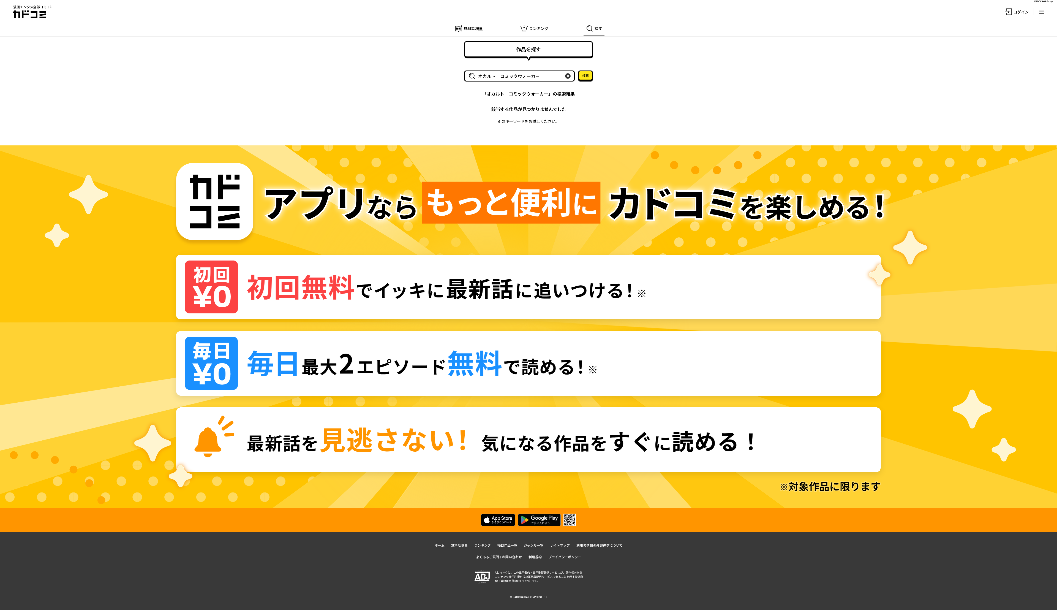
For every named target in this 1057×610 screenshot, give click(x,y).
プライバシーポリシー (564, 556)
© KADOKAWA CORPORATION (528, 597)
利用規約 (535, 556)
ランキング (482, 545)
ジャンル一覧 (533, 545)
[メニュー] (1041, 11)
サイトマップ (560, 545)
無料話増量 (459, 545)
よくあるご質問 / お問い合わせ (499, 556)
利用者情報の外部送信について (599, 545)
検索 (585, 75)
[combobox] (520, 76)
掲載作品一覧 (507, 545)
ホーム (440, 545)
